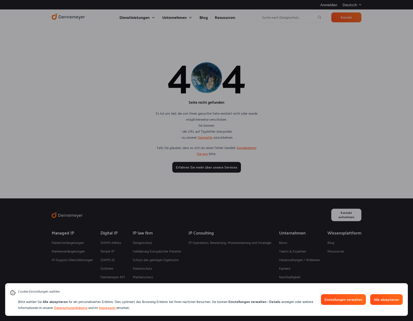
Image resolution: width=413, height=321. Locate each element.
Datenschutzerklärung (70, 307)
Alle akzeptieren (386, 299)
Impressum (107, 307)
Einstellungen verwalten (343, 299)
